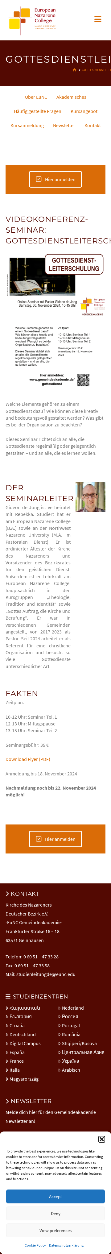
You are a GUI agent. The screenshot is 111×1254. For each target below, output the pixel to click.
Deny (55, 1213)
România (71, 1034)
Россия (70, 1016)
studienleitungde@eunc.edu (46, 974)
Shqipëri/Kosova (79, 1043)
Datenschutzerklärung (66, 1245)
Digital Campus (25, 1043)
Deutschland (23, 1034)
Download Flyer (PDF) (28, 759)
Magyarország (24, 1079)
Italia (15, 1070)
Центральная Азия (83, 1052)
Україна (70, 1061)
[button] (102, 1139)
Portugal (71, 1025)
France (17, 1061)
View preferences (55, 1230)
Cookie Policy (35, 1245)
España (17, 1052)
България (21, 1016)
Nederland (73, 1008)
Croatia (17, 1025)
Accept (55, 1196)
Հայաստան (25, 1008)
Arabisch (71, 1070)
